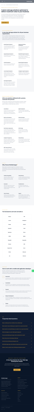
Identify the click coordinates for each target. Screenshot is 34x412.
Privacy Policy (2, 407)
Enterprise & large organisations (5, 398)
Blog (18, 398)
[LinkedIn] (2, 409)
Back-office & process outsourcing (22, 386)
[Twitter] (4, 409)
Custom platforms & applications (22, 382)
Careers (19, 399)
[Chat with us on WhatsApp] (33, 271)
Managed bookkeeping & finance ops (23, 385)
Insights (19, 396)
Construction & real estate (5, 395)
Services (4, 4)
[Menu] (2, 1)
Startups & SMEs (3, 399)
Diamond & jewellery (4, 392)
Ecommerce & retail (4, 396)
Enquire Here (16, 369)
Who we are (19, 392)
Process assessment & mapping (22, 379)
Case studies (19, 395)
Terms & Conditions (7, 407)
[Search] (5, 1)
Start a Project (4, 22)
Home (2, 4)
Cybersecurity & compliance (21, 388)
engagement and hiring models (8, 179)
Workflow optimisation (21, 381)
